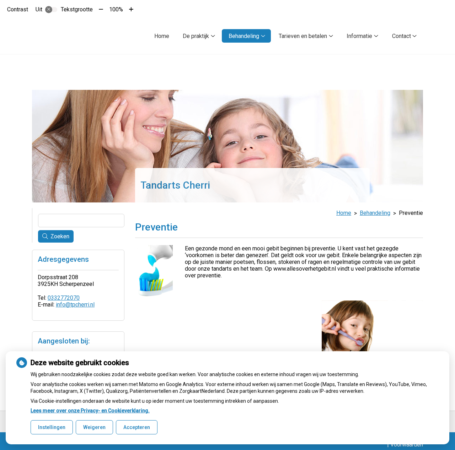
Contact (401, 36)
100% (116, 9)
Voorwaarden (406, 444)
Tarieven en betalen (303, 36)
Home (161, 36)
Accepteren (136, 427)
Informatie (359, 36)
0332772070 (64, 297)
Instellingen (51, 427)
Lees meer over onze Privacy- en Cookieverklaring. (90, 410)
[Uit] (51, 9)
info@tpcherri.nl (75, 304)
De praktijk (196, 36)
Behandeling (244, 36)
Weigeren (94, 427)
